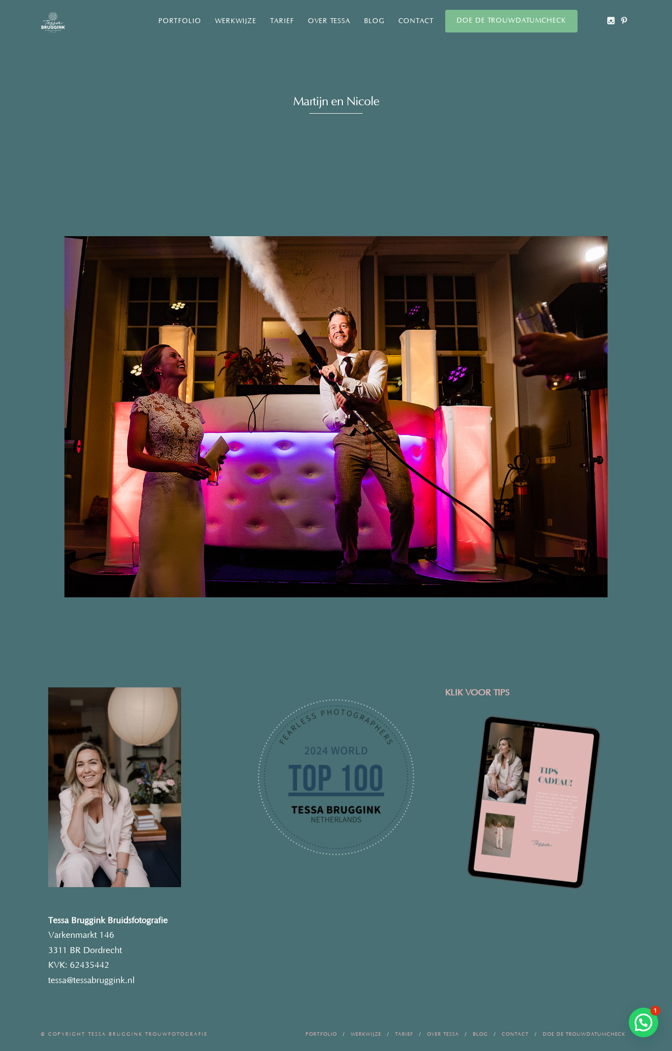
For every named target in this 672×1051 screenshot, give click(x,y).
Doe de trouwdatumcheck (511, 21)
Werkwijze (235, 21)
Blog (374, 21)
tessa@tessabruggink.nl (91, 981)
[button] (643, 1022)
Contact (416, 21)
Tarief (282, 21)
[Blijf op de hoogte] (611, 20)
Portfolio (179, 21)
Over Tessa (329, 21)
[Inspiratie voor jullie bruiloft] (624, 20)
